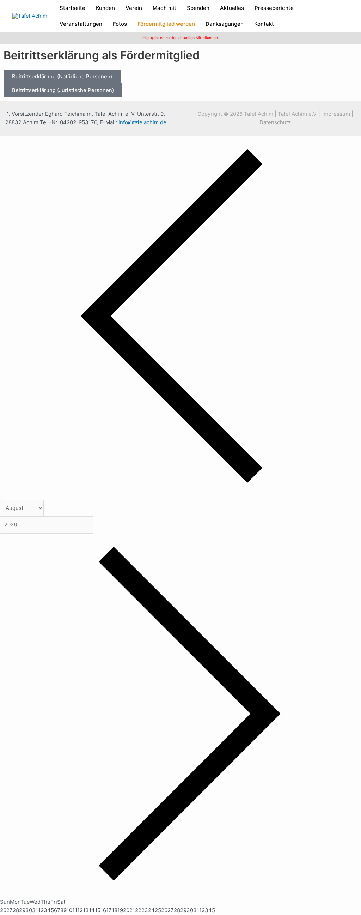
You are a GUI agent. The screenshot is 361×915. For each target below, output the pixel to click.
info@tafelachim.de (142, 122)
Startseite (72, 8)
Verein (134, 8)
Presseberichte (274, 8)
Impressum (336, 113)
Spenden (198, 8)
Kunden (105, 8)
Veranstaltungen (81, 23)
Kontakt (264, 23)
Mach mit (164, 8)
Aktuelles (232, 8)
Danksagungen (225, 23)
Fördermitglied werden (166, 23)
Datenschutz (275, 122)
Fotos (120, 23)
